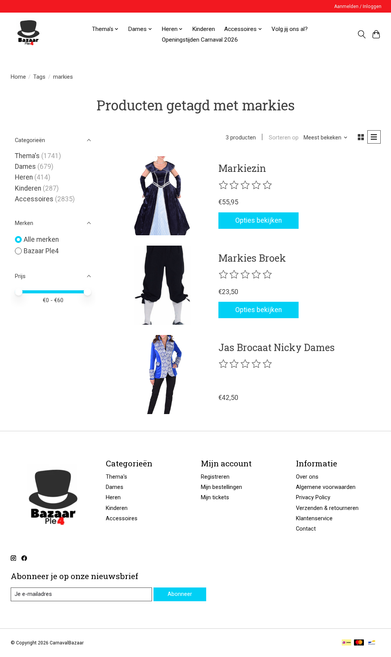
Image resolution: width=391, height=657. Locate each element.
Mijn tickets (215, 497)
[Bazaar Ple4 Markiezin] (162, 195)
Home (18, 76)
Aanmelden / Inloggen (357, 6)
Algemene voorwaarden (325, 487)
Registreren (215, 476)
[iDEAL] (346, 643)
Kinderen (203, 29)
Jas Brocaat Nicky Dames (276, 347)
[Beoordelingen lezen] (245, 185)
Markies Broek (252, 257)
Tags (39, 76)
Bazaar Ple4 (41, 251)
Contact (306, 528)
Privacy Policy (313, 497)
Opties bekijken (258, 220)
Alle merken (41, 239)
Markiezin (242, 168)
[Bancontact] (371, 643)
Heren (24, 177)
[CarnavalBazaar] (28, 34)
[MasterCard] (359, 643)
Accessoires (34, 199)
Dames (25, 166)
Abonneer (180, 594)
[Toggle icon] (361, 34)
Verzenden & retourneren (327, 508)
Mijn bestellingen (221, 487)
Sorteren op (284, 137)
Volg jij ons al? (289, 29)
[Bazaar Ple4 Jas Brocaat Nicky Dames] (162, 374)
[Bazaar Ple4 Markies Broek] (162, 285)
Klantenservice (314, 518)
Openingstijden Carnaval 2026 (200, 39)
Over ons (307, 476)
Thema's (27, 156)
